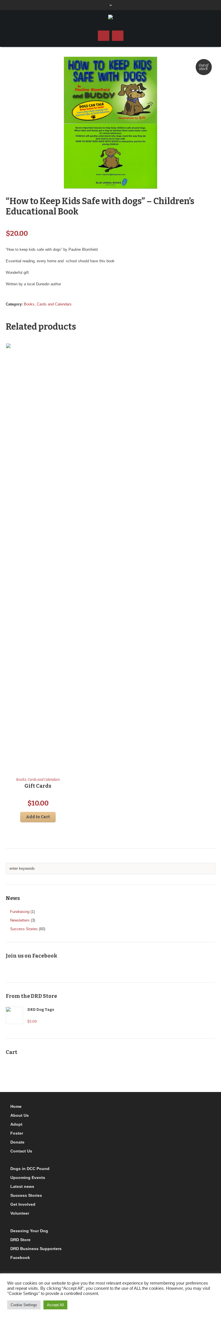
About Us (19, 1115)
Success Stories (24, 929)
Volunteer (19, 1213)
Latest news (22, 1186)
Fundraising (19, 911)
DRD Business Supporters (36, 1248)
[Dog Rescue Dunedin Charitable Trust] (110, 17)
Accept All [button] (55, 1305)
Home (16, 1106)
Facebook (20, 1257)
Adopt (16, 1124)
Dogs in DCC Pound (29, 1168)
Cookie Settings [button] (24, 1305)
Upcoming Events (27, 1177)
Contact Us (21, 1151)
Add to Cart (38, 816)
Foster (16, 1133)
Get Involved (22, 1204)
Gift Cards (37, 786)
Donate (17, 1142)
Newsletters (20, 920)
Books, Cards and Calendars (48, 304)
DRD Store (20, 1239)
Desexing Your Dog (29, 1230)
